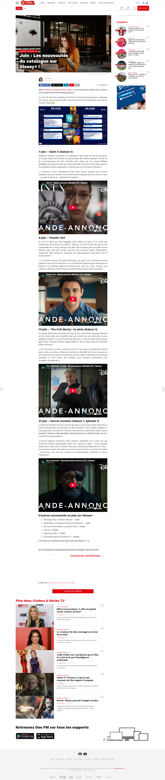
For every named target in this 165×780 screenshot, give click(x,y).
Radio (43, 3)
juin (60, 583)
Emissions (51, 3)
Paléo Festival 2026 (106, 3)
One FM (61, 614)
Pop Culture (72, 3)
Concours (84, 3)
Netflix (47, 90)
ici (97, 550)
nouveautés (67, 583)
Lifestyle (61, 3)
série (73, 583)
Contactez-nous (118, 768)
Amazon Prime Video (62, 90)
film (57, 583)
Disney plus (52, 583)
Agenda (93, 3)
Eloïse (49, 78)
